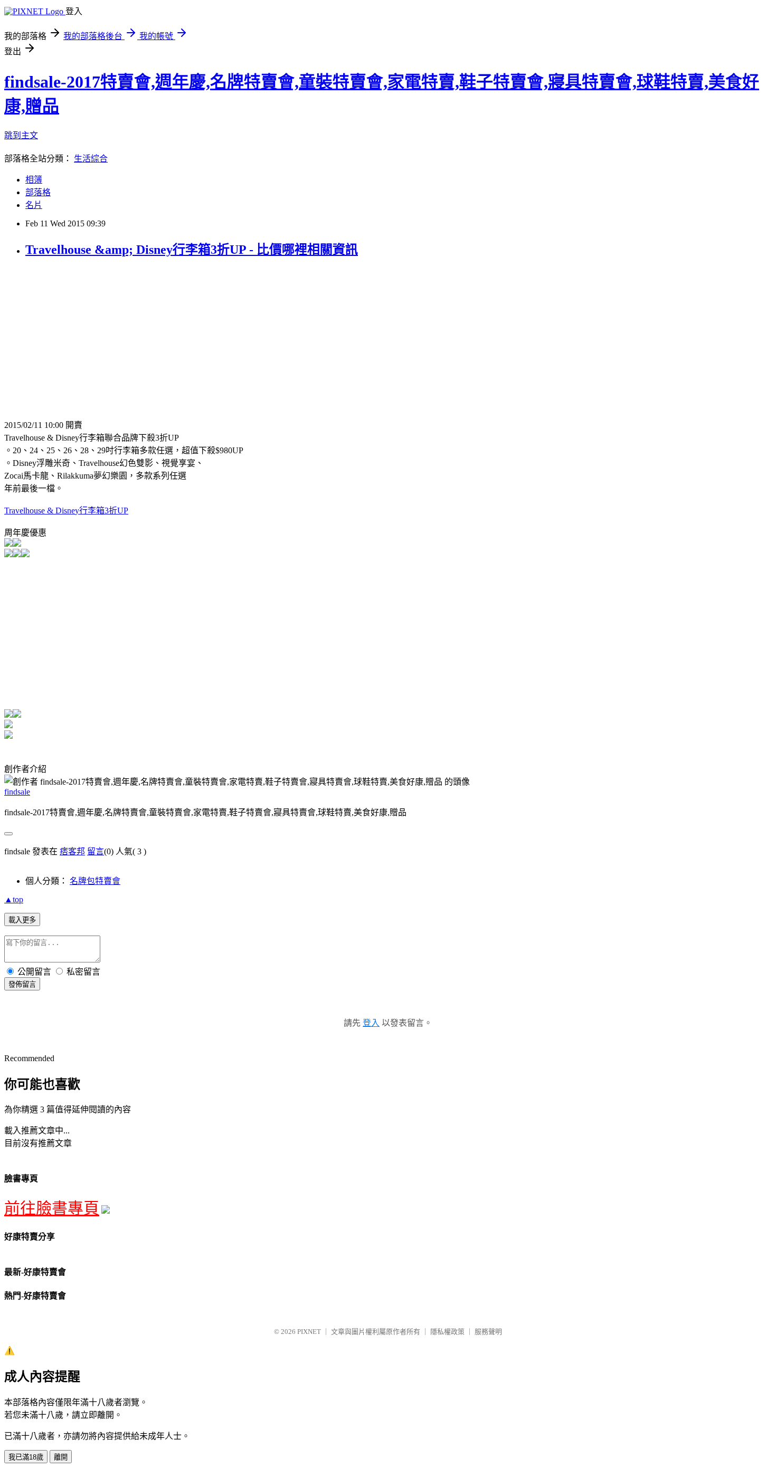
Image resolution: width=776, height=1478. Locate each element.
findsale (17, 791)
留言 (95, 851)
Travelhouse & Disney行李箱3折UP (66, 510)
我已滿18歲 (25, 1457)
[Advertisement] (93, 342)
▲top (13, 899)
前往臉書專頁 (51, 1208)
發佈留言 (22, 984)
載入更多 (22, 920)
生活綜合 (91, 158)
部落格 (38, 192)
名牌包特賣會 (95, 880)
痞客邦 (72, 851)
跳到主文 (21, 135)
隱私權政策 (447, 1332)
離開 (61, 1457)
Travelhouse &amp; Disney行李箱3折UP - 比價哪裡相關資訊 (191, 249)
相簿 (33, 179)
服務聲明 (488, 1332)
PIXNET (309, 1332)
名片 (33, 205)
